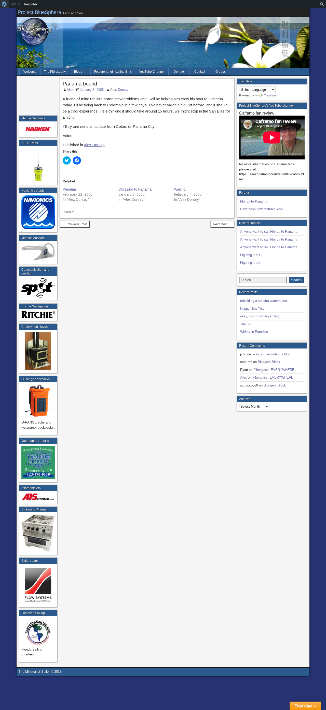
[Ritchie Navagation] (38, 314)
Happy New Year (252, 308)
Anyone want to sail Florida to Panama (268, 231)
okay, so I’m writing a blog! (260, 316)
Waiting (180, 189)
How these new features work (261, 209)
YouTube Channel (152, 71)
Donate (179, 71)
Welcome (29, 71)
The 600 (246, 324)
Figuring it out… (252, 255)
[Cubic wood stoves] (38, 351)
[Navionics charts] (38, 212)
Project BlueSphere (39, 12)
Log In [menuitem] (15, 4)
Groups (220, 71)
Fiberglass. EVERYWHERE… (275, 370)
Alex (70, 90)
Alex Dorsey (119, 90)
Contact (199, 71)
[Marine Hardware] (38, 128)
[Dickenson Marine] (38, 533)
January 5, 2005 (92, 90)
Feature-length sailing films (113, 71)
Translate (270, 95)
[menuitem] (4, 4)
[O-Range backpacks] (38, 416)
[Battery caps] (38, 585)
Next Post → (222, 224)
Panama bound (80, 83)
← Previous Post (74, 224)
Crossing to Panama (135, 189)
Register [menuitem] (30, 4)
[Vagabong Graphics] (38, 462)
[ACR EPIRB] (38, 165)
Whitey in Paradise (254, 332)
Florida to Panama (253, 201)
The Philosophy (55, 71)
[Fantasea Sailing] (38, 632)
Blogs (78, 71)
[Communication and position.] (38, 287)
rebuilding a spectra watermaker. (264, 301)
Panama (69, 189)
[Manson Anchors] (38, 252)
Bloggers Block (269, 362)
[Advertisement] (38, 97)
